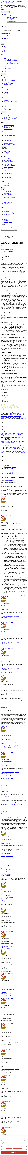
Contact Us (14, 434)
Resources (6, 38)
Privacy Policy (7, 475)
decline (6, 596)
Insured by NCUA (8, 465)
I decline (7, 726)
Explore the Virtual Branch (7, 515)
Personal (6, 35)
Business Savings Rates (12, 19)
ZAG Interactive (10, 480)
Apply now (3, 1049)
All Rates (9, 25)
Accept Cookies (14, 1152)
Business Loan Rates (11, 21)
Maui (25, 418)
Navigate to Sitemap (8, 2)
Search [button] (5, 29)
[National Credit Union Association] (12, 468)
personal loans (4, 416)
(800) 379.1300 (18, 433)
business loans (17, 416)
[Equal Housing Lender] (10, 467)
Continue (3, 497)
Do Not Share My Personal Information (14, 1148)
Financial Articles (8, 237)
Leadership (6, 401)
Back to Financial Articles (7, 249)
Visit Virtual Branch (11, 949)
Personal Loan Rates (11, 15)
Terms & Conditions (8, 473)
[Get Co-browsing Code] (13, 442)
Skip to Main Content (6, 1)
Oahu (22, 418)
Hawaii (2, 420)
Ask (19, 30)
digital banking (14, 417)
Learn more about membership (15, 700)
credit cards (10, 416)
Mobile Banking (19, 441)
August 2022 (7, 239)
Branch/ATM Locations (6, 434)
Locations (6, 26)
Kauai (8, 420)
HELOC (16, 414)
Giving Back (7, 27)
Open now (3, 900)
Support (5, 39)
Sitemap (5, 471)
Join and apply (4, 700)
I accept (3, 596)
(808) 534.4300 (6, 433)
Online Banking (11, 441)
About (5, 41)
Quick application (5, 616)
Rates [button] (5, 14)
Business (6, 37)
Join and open (4, 622)
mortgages (11, 414)
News (5, 253)
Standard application (14, 616)
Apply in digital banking (6, 693)
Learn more (10, 622)
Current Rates (4, 441)
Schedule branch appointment (8, 946)
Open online (4, 949)
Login (5, 47)
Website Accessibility (9, 472)
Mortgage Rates (10, 18)
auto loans (21, 414)
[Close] (1, 484)
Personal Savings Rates (12, 17)
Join (5, 46)
